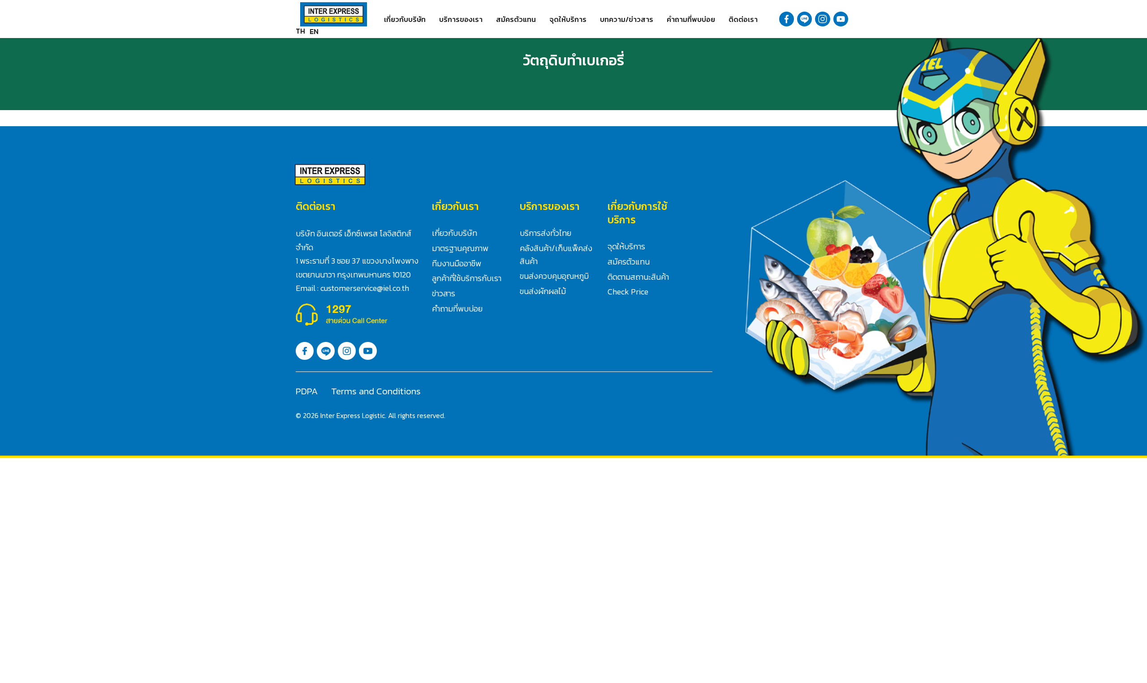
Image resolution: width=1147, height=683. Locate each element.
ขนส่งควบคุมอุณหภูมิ (554, 276)
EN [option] (314, 31)
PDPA (307, 391)
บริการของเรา (461, 19)
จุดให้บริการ (567, 19)
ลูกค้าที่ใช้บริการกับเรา (466, 278)
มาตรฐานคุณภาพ (460, 248)
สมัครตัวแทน (516, 19)
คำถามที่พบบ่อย (691, 19)
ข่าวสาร (443, 293)
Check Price (628, 292)
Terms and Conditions (376, 391)
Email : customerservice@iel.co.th (352, 288)
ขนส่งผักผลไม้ (543, 291)
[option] (314, 31)
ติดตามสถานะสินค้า (638, 277)
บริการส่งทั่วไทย (545, 233)
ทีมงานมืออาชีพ (456, 263)
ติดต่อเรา (743, 19)
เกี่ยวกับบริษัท (405, 19)
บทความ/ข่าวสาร (626, 19)
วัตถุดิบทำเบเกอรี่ (573, 60)
